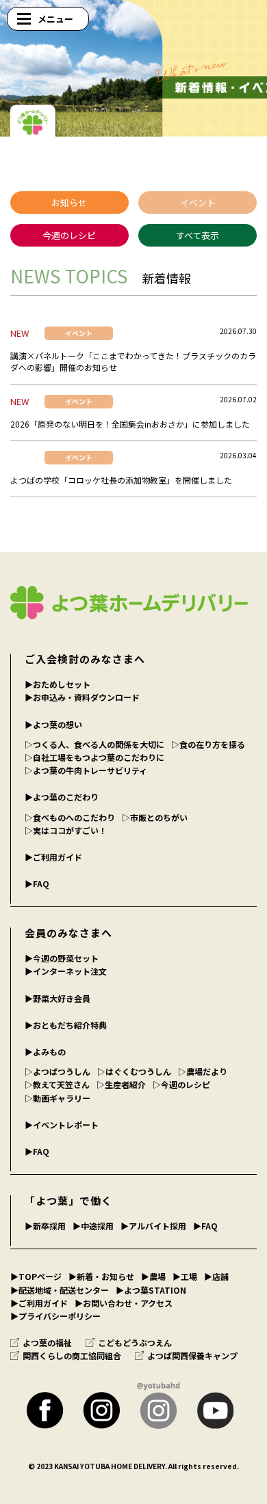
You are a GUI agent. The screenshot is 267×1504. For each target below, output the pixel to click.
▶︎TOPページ (36, 1276)
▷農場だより (202, 1071)
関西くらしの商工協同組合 (72, 1355)
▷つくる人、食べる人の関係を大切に (94, 744)
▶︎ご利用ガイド (53, 857)
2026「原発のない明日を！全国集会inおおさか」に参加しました (130, 424)
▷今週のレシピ (181, 1084)
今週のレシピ (69, 235)
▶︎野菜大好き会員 (57, 998)
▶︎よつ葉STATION (151, 1290)
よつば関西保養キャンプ (192, 1355)
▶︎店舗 (216, 1276)
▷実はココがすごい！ (66, 830)
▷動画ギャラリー (57, 1098)
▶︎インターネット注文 (66, 971)
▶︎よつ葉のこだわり (62, 797)
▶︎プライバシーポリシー (55, 1316)
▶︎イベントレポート (62, 1124)
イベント (198, 202)
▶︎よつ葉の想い (53, 724)
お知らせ (69, 202)
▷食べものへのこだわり (70, 817)
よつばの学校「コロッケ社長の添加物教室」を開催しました (121, 480)
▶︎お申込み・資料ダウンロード (82, 697)
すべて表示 (197, 235)
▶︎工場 (185, 1276)
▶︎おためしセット (57, 684)
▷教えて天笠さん (57, 1084)
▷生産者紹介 (121, 1084)
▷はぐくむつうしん (134, 1071)
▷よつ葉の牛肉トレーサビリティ (86, 770)
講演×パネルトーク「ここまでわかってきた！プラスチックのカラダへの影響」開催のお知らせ (133, 361)
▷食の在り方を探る (208, 744)
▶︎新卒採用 (45, 1225)
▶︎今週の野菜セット (62, 958)
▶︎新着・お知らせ (101, 1276)
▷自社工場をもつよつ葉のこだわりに (94, 757)
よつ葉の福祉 (47, 1342)
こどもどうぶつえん (135, 1342)
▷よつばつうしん (57, 1071)
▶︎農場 (153, 1276)
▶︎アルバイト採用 (153, 1225)
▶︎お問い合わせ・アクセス (124, 1303)
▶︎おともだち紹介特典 (66, 1025)
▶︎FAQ (37, 883)
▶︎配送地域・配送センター (59, 1290)
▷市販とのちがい (155, 817)
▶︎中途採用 (93, 1225)
